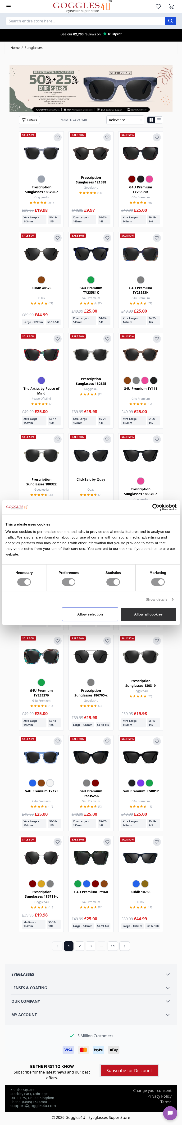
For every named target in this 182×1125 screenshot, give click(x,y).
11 (113, 945)
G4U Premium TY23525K (90, 793)
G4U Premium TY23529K (140, 189)
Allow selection (90, 614)
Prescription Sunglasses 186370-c (140, 491)
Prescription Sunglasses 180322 (41, 481)
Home (15, 47)
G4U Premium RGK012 (141, 791)
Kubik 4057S (41, 288)
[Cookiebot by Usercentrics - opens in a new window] (156, 507)
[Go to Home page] (82, 6)
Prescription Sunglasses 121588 (91, 179)
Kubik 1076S (140, 892)
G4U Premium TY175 (41, 791)
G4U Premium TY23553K (140, 290)
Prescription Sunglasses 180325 (91, 381)
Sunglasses (34, 47)
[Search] (170, 21)
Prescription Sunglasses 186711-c (41, 894)
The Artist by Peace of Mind (41, 390)
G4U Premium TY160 (91, 892)
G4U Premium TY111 (140, 388)
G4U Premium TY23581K (90, 290)
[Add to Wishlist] (58, 137)
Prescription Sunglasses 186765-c (91, 692)
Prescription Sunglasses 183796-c (41, 189)
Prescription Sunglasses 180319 (140, 683)
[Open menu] (8, 6)
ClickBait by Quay (91, 479)
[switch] (68, 582)
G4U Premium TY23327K (41, 692)
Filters (32, 120)
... (101, 945)
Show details (156, 599)
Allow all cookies (148, 614)
